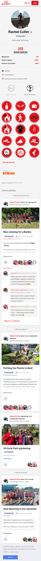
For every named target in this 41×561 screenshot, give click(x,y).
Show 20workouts (21, 195)
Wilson (13, 307)
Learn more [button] (14, 552)
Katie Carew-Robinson (19, 290)
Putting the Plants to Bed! (18, 367)
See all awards (9, 162)
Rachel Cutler (15, 202)
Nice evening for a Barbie (17, 231)
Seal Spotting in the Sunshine (20, 508)
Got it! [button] (10, 557)
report (10, 183)
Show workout (21, 329)
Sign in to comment (12, 321)
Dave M (13, 273)
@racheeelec (9, 75)
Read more (7, 256)
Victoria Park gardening (16, 448)
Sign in (27, 3)
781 (37, 57)
